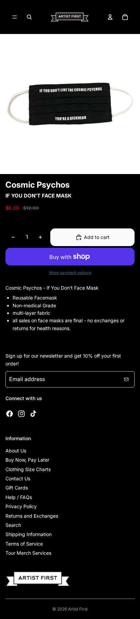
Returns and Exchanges (31, 516)
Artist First (78, 609)
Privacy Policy (21, 506)
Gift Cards (16, 488)
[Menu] (14, 17)
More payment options (70, 272)
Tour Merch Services (28, 553)
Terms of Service (24, 544)
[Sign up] (126, 379)
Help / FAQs (18, 497)
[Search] (29, 17)
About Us (15, 450)
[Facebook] (9, 414)
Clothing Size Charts (28, 469)
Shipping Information (28, 534)
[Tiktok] (33, 414)
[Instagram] (21, 414)
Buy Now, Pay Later (27, 460)
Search (13, 525)
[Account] (110, 17)
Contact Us (17, 478)
